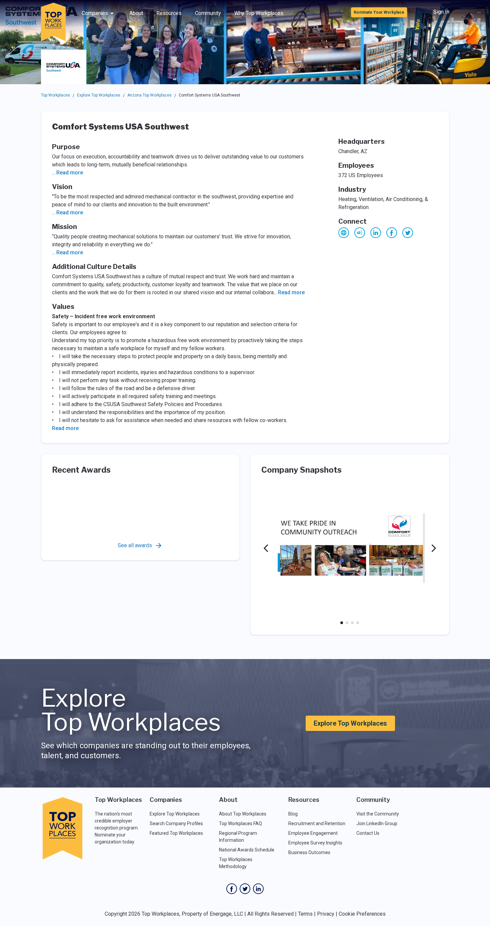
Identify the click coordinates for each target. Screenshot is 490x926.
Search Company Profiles (176, 823)
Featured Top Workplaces (176, 833)
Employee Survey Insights (315, 842)
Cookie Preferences (362, 914)
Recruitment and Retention (316, 823)
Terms (305, 914)
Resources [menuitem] (169, 13)
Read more (69, 172)
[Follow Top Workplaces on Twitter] (245, 888)
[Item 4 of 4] (357, 622)
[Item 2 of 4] (347, 622)
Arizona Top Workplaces (149, 95)
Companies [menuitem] (95, 13)
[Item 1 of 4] (341, 622)
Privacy (325, 914)
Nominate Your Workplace (379, 12)
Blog (293, 813)
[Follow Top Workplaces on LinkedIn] (258, 888)
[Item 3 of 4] (352, 622)
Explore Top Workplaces (98, 95)
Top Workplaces (55, 95)
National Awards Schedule (246, 849)
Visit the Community (377, 813)
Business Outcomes (309, 852)
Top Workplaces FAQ (240, 823)
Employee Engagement (313, 833)
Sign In (441, 12)
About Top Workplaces (242, 813)
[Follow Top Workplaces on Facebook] (231, 888)
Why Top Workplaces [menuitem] (258, 13)
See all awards (135, 545)
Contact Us (367, 833)
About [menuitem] (136, 13)
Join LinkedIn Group (376, 823)
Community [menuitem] (208, 13)
